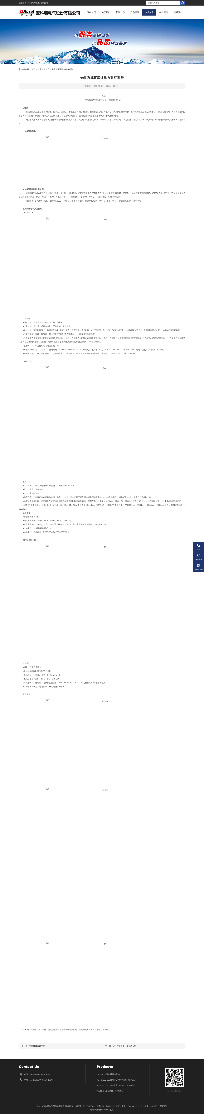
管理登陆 (163, 1106)
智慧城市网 (120, 1106)
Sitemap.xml (133, 1106)
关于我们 (105, 12)
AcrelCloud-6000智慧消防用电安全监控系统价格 (117, 1085)
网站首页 (91, 12)
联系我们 (178, 12)
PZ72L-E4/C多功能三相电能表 (110, 1091)
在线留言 (163, 12)
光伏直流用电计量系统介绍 (124, 1046)
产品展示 (134, 12)
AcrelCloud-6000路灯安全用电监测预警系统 (116, 1080)
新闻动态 (120, 12)
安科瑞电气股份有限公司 (37, 3)
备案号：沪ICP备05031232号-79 (89, 1106)
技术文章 (149, 12)
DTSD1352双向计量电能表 (108, 1074)
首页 (33, 69)
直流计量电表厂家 (37, 1046)
